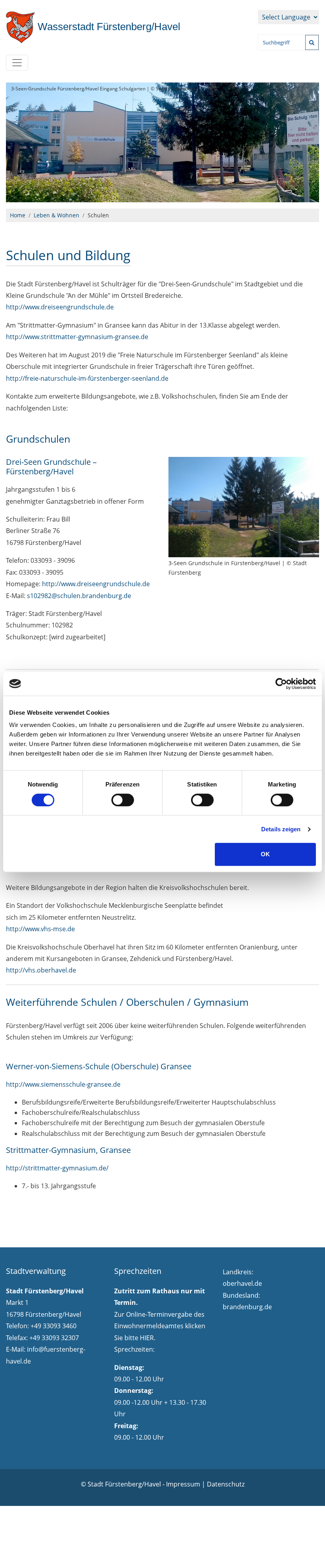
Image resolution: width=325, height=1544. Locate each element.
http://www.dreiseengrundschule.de (60, 307)
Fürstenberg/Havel (107, 27)
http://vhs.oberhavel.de (41, 970)
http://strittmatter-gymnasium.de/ (57, 1168)
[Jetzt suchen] (312, 42)
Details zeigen (280, 829)
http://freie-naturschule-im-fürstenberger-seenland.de (87, 378)
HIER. (147, 1337)
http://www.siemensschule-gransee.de (63, 1084)
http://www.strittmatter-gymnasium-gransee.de (77, 336)
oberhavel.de (242, 1283)
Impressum (183, 1484)
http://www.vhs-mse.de (40, 928)
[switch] (122, 800)
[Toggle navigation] (17, 63)
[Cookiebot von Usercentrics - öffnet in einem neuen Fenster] (281, 684)
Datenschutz (226, 1484)
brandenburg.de (247, 1306)
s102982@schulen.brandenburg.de (79, 595)
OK (265, 854)
